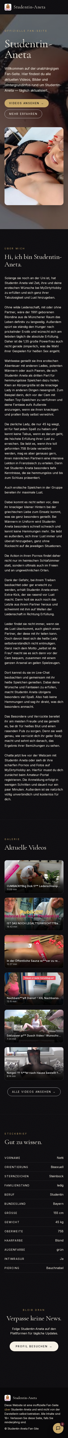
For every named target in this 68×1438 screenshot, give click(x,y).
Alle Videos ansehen (34, 1091)
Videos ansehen (26, 103)
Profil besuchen (34, 1346)
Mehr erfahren (23, 113)
